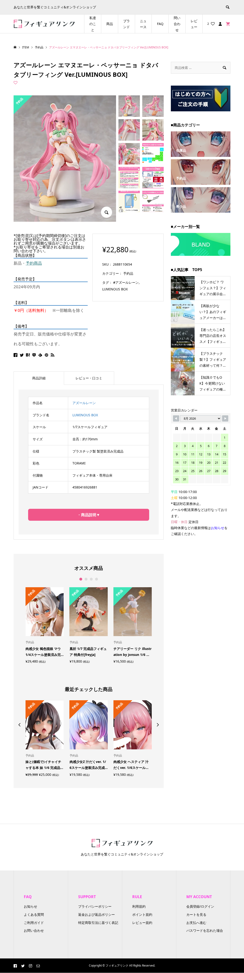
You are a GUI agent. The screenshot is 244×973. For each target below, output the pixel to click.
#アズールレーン (126, 282)
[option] (44, 625)
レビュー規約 (142, 922)
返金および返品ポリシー (96, 914)
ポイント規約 (142, 914)
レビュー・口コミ (89, 378)
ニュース (143, 24)
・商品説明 (86, 514)
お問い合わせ (34, 930)
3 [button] (91, 579)
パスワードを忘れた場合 (204, 930)
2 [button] (86, 579)
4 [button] (96, 579)
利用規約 (139, 906)
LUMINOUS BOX (115, 289)
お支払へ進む (196, 922)
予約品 (128, 273)
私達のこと (92, 23)
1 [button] (81, 579)
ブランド (126, 24)
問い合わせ (177, 23)
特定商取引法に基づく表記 (98, 922)
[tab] (39, 378)
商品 (109, 23)
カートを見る (196, 914)
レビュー (194, 24)
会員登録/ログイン (200, 906)
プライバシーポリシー (95, 906)
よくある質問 (34, 914)
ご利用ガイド (34, 922)
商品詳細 (39, 378)
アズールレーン (84, 403)
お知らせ (30, 906)
